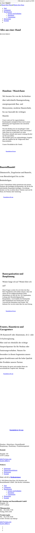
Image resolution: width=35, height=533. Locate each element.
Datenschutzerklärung (10, 470)
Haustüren (11, 493)
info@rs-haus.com (5, 459)
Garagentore (11, 494)
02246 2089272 (5, 461)
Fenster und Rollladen (14, 491)
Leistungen (7, 487)
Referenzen (7, 472)
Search (8, 3)
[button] (12, 151)
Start (5, 485)
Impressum (7, 468)
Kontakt (6, 474)
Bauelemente (8, 489)
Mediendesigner (15, 477)
